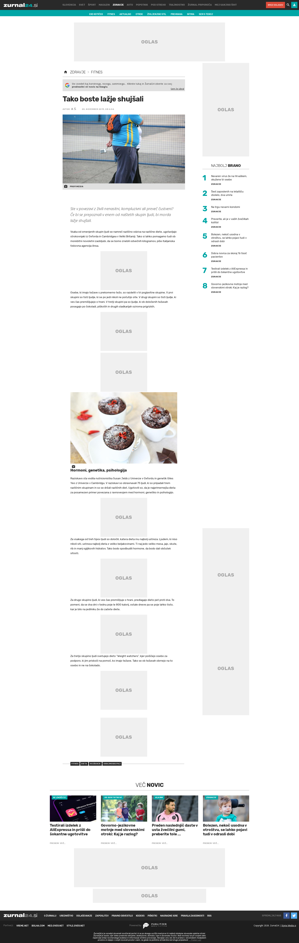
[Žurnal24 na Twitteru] (294, 915)
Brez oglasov (275, 5)
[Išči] (288, 5)
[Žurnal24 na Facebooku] (286, 915)
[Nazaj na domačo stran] (65, 72)
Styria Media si (288, 925)
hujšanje (95, 764)
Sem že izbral (177, 88)
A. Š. (73, 109)
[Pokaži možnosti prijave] (294, 5)
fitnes (75, 764)
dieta (84, 764)
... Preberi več (195, 940)
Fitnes (96, 72)
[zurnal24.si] (20, 5)
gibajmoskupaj (112, 764)
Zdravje (78, 72)
